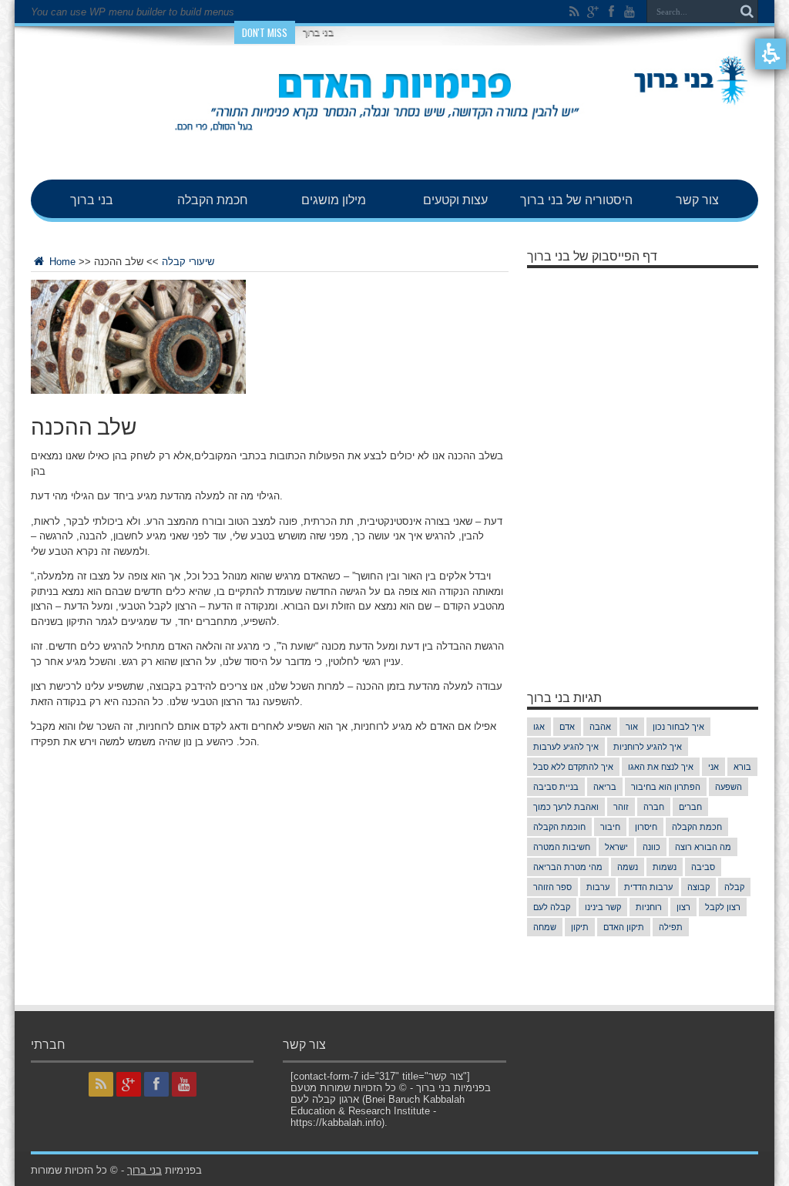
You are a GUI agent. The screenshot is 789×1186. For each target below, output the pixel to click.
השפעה (728, 786)
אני (713, 766)
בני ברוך (318, 32)
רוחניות (649, 907)
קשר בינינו (603, 907)
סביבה (703, 867)
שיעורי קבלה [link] (188, 261)
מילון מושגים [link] (333, 199)
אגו (539, 726)
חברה (653, 806)
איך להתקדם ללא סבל (573, 766)
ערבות (597, 887)
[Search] (746, 11)
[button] (770, 54)
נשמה (627, 867)
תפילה (671, 927)
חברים (690, 806)
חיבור (610, 827)
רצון (683, 907)
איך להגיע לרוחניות (647, 746)
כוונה (651, 847)
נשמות (665, 867)
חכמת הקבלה (697, 827)
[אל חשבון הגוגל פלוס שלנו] (592, 11)
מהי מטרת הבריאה (568, 867)
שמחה (544, 927)
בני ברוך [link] (91, 199)
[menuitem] (91, 199)
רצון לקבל (722, 907)
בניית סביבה (556, 786)
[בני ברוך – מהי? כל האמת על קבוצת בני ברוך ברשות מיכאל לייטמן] (394, 141)
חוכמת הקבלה (559, 827)
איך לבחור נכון (678, 726)
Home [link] (61, 261)
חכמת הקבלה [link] (212, 199)
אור (632, 726)
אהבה (600, 726)
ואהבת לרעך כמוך (566, 806)
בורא (742, 766)
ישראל (616, 847)
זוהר (621, 806)
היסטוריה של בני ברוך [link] (576, 199)
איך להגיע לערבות (566, 746)
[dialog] (270, 260)
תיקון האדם (623, 927)
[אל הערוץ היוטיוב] (629, 11)
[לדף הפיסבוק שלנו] (611, 11)
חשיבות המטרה (561, 847)
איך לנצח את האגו (660, 766)
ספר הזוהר (552, 887)
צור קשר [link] (697, 199)
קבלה (734, 887)
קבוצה (698, 887)
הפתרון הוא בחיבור (665, 786)
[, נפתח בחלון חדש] (574, 11)
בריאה (604, 786)
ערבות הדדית (648, 887)
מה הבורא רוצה (703, 847)
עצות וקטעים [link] (455, 199)
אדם (567, 726)
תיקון (580, 927)
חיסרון (646, 827)
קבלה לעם (551, 907)
